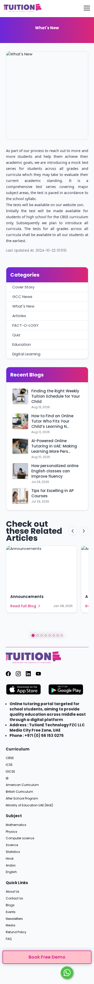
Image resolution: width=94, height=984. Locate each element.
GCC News (22, 296)
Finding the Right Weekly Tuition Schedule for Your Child (55, 396)
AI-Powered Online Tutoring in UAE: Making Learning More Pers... (54, 446)
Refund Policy (16, 932)
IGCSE (10, 772)
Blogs (10, 905)
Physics (11, 832)
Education (21, 344)
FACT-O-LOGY (25, 325)
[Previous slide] (72, 531)
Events (11, 912)
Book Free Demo (47, 957)
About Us (12, 892)
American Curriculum (22, 785)
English (11, 872)
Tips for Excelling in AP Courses (52, 493)
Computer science (20, 838)
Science (12, 845)
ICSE (9, 765)
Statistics (13, 852)
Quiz (16, 334)
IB (7, 778)
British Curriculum (19, 792)
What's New (23, 306)
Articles (19, 315)
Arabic (11, 865)
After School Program (22, 799)
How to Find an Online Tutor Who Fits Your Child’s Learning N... (52, 421)
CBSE (10, 758)
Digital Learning (26, 354)
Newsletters (14, 919)
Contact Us (14, 898)
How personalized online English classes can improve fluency (54, 471)
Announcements (27, 596)
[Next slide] (83, 531)
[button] (33, 635)
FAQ (9, 939)
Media (10, 925)
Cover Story (23, 287)
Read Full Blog (23, 606)
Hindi (10, 859)
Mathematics (16, 825)
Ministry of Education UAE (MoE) (29, 805)
